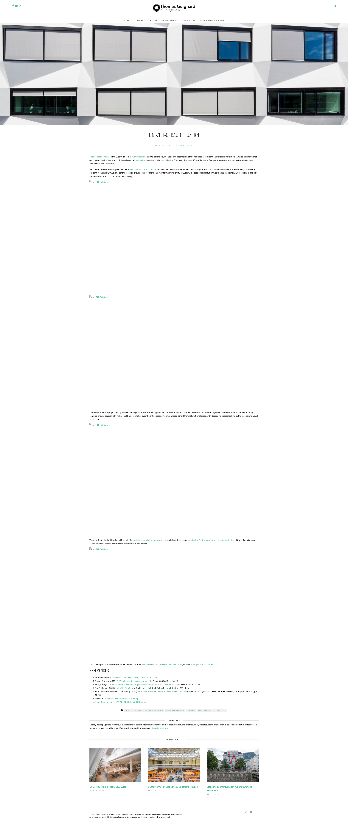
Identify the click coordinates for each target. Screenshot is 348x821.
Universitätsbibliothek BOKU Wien (108, 786)
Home (127, 20)
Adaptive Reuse (133, 710)
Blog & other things (212, 20)
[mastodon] (241, 811)
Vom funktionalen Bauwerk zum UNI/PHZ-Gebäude (162, 691)
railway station (139, 156)
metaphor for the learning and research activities (211, 540)
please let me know (160, 728)
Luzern (191, 710)
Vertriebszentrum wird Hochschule (135, 681)
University (220, 710)
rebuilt (164, 160)
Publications (170, 20)
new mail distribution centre (142, 169)
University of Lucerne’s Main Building (121, 698)
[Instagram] (20, 6)
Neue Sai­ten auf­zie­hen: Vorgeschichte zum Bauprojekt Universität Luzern (146, 684)
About (153, 20)
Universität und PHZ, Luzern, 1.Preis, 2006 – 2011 (135, 677)
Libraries (140, 20)
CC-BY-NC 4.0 (105, 814)
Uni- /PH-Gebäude (124, 688)
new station (140, 160)
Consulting (189, 20)
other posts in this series (202, 664)
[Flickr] (16, 6)
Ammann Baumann (154, 710)
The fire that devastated (100, 156)
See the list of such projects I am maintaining (162, 664)
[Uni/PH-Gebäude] (174, 236)
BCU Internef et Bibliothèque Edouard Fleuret (173, 786)
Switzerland (204, 710)
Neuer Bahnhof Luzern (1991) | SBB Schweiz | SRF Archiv (121, 702)
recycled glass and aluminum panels (147, 540)
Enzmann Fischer (175, 710)
